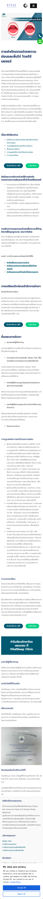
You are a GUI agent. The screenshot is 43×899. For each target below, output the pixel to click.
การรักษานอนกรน (9, 844)
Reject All (21, 894)
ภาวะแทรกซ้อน (12, 155)
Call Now (32, 165)
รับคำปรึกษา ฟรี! (13, 165)
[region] (21, 881)
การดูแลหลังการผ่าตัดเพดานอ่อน (20, 152)
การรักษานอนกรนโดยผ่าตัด (13, 850)
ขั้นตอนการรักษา (13, 149)
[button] (33, 5)
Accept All (21, 888)
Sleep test (6, 841)
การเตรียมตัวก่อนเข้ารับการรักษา (20, 145)
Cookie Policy (15, 882)
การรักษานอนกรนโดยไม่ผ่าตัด (14, 847)
